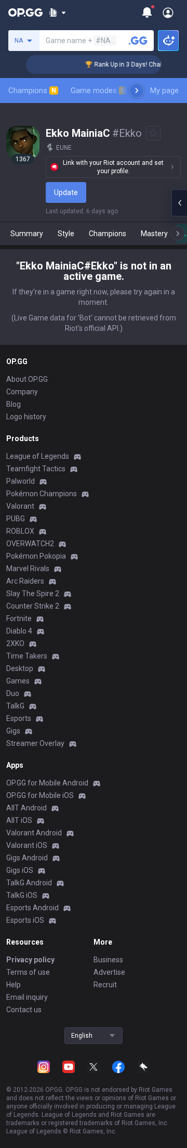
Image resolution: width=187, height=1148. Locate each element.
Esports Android (32, 908)
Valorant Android (34, 833)
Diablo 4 (19, 631)
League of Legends (37, 456)
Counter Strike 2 (32, 606)
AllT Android (26, 808)
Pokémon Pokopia (36, 556)
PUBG (15, 518)
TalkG (15, 706)
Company (22, 392)
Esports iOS (25, 920)
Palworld (20, 481)
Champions (32, 90)
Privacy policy (30, 960)
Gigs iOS (19, 870)
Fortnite (19, 618)
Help (13, 985)
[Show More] (57, 12)
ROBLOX (20, 531)
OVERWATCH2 (30, 543)
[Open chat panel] (179, 202)
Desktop (19, 668)
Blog (13, 404)
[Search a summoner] (138, 40)
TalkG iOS (21, 895)
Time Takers (26, 656)
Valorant (20, 506)
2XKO (15, 643)
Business (108, 960)
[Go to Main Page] (25, 12)
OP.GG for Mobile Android (47, 783)
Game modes (98, 90)
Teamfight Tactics (35, 469)
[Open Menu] (168, 12)
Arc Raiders (25, 581)
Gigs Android (27, 858)
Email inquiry (27, 997)
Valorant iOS (26, 845)
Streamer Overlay (35, 743)
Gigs (13, 731)
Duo (12, 693)
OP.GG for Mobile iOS (40, 795)
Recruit (105, 985)
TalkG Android (29, 883)
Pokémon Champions (41, 493)
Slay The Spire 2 (32, 593)
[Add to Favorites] (153, 133)
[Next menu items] (136, 90)
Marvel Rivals (27, 568)
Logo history (26, 416)
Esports (18, 718)
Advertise (109, 972)
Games (18, 681)
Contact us (24, 1009)
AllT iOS (19, 820)
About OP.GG (27, 379)
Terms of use (28, 972)
